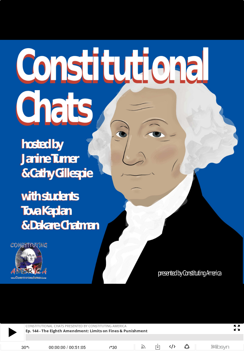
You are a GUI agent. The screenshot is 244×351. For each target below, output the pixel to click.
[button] (12, 332)
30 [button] (114, 347)
